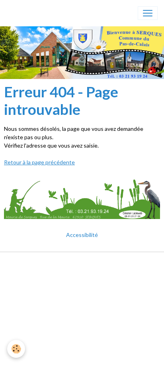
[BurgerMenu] (148, 13)
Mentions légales (82, 262)
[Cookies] (16, 349)
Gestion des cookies (82, 274)
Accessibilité (82, 234)
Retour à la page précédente (39, 162)
